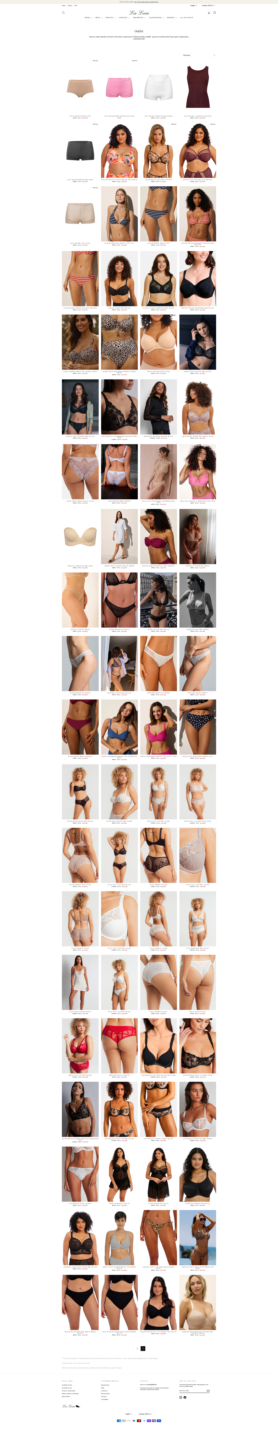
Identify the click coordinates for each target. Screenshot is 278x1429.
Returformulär (105, 1385)
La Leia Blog (104, 1399)
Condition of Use (67, 1388)
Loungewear (155, 17)
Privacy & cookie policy (68, 1391)
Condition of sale (67, 1385)
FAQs (102, 1388)
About (63, 5)
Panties (110, 17)
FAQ (75, 5)
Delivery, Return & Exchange (70, 1393)
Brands (171, 17)
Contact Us (104, 1391)
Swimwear (138, 17)
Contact (70, 5)
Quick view (80, 112)
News (88, 17)
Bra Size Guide (105, 1393)
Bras (98, 17)
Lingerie (123, 17)
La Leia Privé (186, 17)
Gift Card (103, 1396)
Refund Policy (66, 1396)
